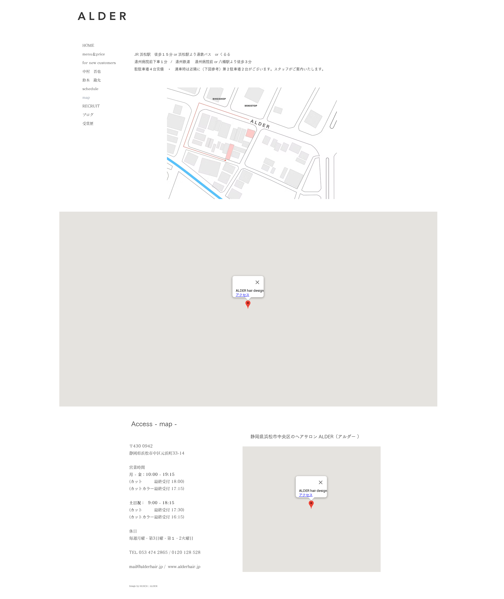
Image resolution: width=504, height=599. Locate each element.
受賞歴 (87, 123)
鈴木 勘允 (91, 80)
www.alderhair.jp (184, 567)
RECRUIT (91, 106)
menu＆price (93, 54)
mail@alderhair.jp (146, 567)
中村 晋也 (93, 71)
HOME (88, 45)
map (86, 97)
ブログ (87, 115)
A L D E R (102, 16)
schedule (90, 89)
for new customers (99, 63)
